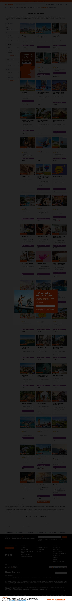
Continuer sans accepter (5, 597)
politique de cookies (12, 600)
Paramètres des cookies (50, 599)
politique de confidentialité (22, 600)
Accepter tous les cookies (60, 599)
